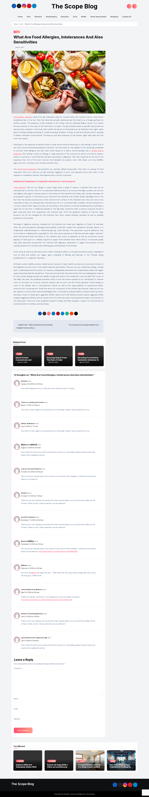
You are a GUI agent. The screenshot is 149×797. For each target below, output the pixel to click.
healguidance (30, 181)
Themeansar (90, 794)
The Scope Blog (74, 6)
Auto (29, 17)
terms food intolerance (27, 169)
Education (65, 17)
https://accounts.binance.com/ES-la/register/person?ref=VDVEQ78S (46, 600)
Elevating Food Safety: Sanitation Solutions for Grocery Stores (89, 360)
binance (24, 381)
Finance (51, 761)
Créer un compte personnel (32, 402)
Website (17, 719)
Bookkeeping (51, 17)
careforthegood (68, 181)
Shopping (114, 17)
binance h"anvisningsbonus (32, 614)
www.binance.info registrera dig (34, 638)
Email (16, 709)
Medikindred (18, 181)
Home (20, 17)
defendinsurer (54, 181)
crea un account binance (31, 469)
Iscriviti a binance (28, 517)
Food (75, 17)
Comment (18, 668)
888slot (24, 565)
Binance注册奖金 (27, 541)
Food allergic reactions (22, 117)
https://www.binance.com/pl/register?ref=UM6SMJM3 (58, 551)
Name (16, 699)
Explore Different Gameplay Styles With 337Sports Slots (26, 767)
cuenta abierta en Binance (31, 589)
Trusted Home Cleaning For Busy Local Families (89, 766)
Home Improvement (98, 17)
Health (83, 17)
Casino (20, 761)
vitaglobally (42, 181)
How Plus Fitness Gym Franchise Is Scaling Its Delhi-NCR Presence (120, 767)
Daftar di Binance (28, 423)
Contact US (126, 17)
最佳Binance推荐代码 (29, 445)
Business (38, 17)
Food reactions (19, 187)
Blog (112, 761)
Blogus (80, 794)
